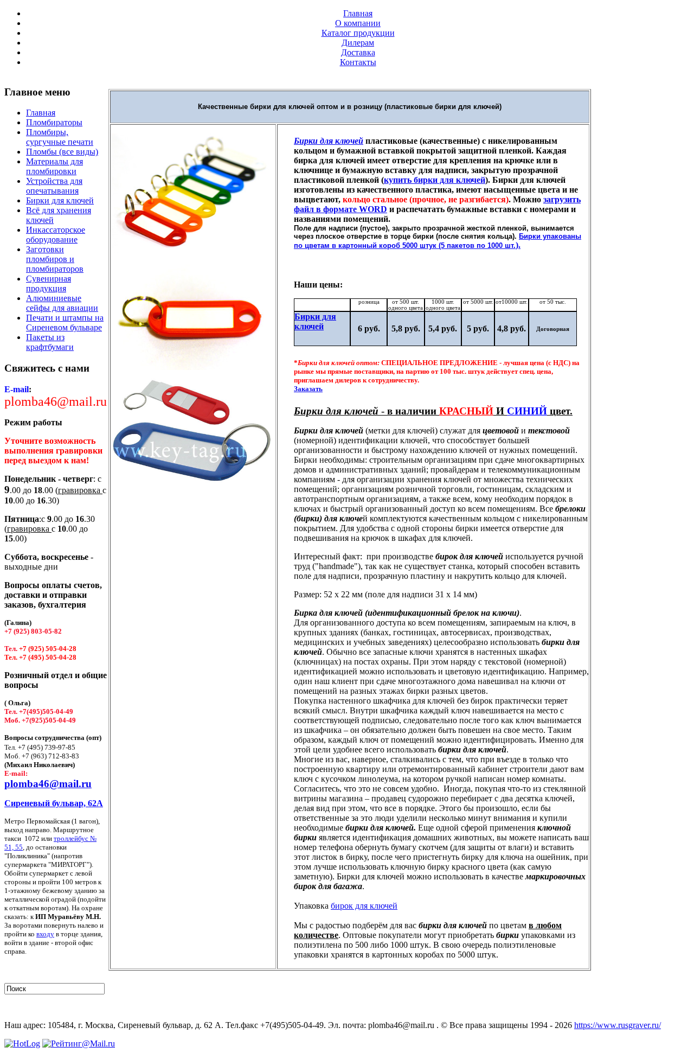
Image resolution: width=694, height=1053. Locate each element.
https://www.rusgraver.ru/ (617, 1025)
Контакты (358, 62)
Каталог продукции (358, 32)
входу (45, 934)
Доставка (358, 52)
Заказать (308, 389)
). (518, 245)
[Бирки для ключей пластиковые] (193, 250)
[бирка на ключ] (193, 367)
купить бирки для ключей (434, 179)
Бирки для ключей (315, 321)
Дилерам (358, 42)
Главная (357, 13)
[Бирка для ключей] (193, 480)
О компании (358, 23)
